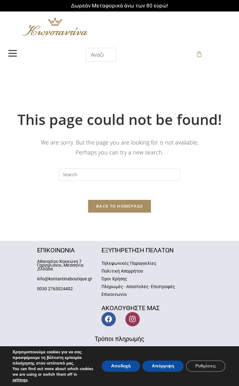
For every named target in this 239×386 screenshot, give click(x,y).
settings (19, 380)
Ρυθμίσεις (205, 366)
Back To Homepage (119, 206)
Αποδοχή (121, 366)
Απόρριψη (163, 366)
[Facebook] (108, 319)
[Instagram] (132, 319)
